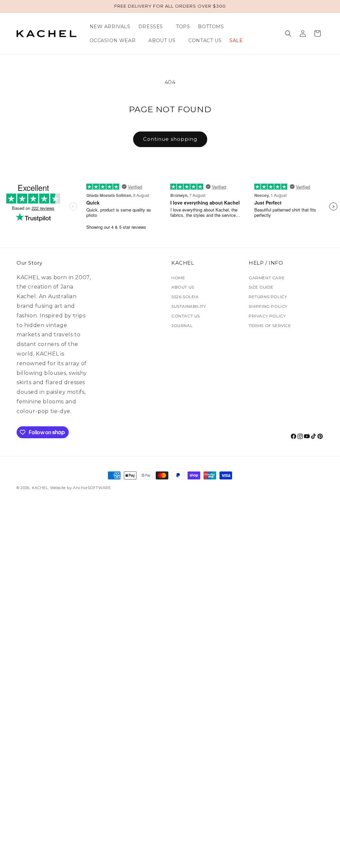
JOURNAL (182, 325)
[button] (153, 27)
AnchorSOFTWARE (92, 487)
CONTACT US (185, 315)
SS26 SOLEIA (185, 296)
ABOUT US (182, 287)
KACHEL (40, 487)
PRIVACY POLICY (267, 315)
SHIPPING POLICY (268, 306)
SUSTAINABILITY (188, 306)
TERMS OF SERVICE (270, 325)
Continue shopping (170, 139)
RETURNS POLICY (268, 296)
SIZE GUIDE (261, 287)
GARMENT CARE (267, 277)
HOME (178, 277)
